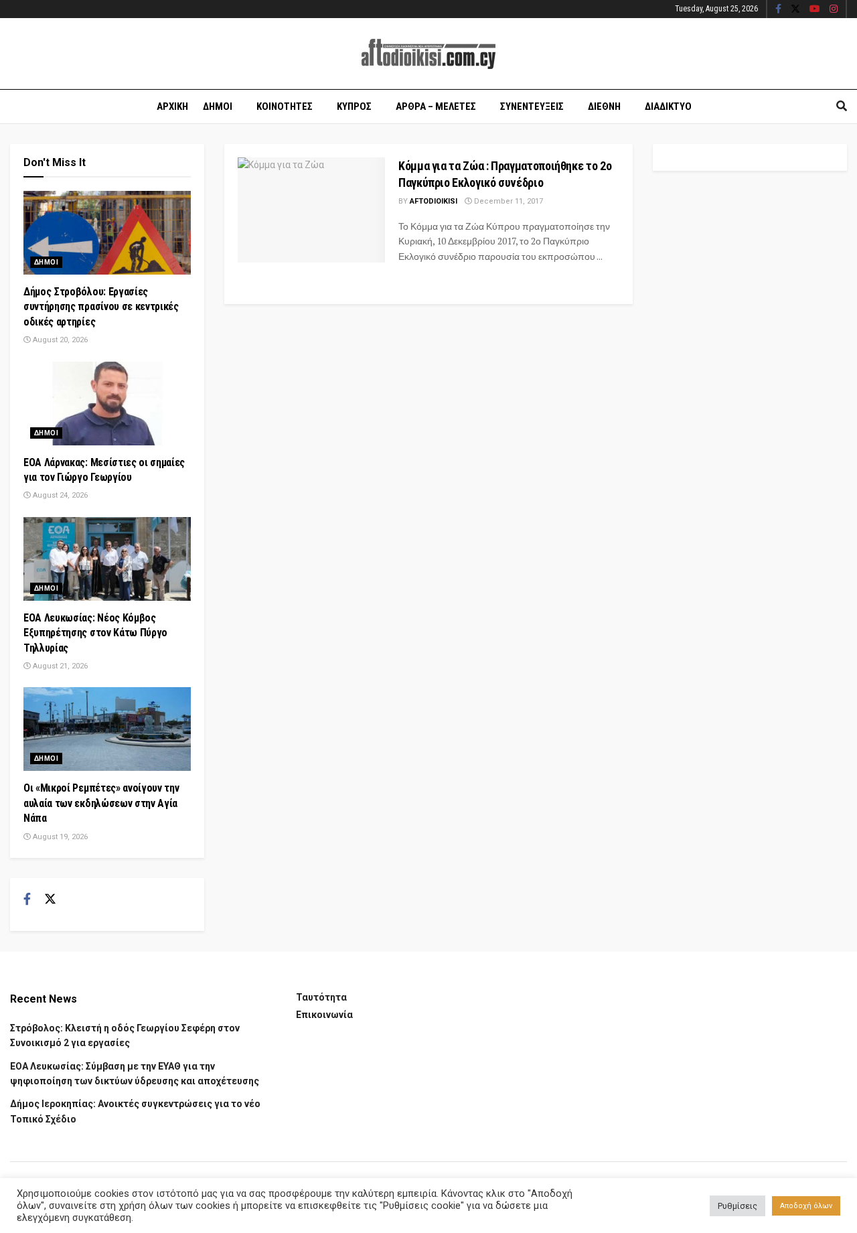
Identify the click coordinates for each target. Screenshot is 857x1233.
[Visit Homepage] (428, 54)
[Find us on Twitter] (795, 9)
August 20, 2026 (59, 340)
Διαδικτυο (668, 106)
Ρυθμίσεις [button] (737, 1206)
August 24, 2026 (59, 495)
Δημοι (217, 106)
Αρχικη (172, 106)
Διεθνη (604, 106)
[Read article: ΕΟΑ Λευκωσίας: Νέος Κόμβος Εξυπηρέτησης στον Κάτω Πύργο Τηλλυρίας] (107, 559)
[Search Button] (841, 106)
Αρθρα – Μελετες (436, 106)
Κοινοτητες (284, 106)
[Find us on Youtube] (814, 9)
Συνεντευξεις (532, 106)
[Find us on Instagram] (834, 9)
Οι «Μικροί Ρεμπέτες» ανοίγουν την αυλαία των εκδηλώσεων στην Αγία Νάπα (101, 803)
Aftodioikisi (433, 201)
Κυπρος (354, 106)
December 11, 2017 (507, 201)
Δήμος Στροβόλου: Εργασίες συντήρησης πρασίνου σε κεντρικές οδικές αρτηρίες (101, 306)
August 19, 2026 (59, 836)
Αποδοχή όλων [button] (806, 1206)
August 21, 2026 (59, 666)
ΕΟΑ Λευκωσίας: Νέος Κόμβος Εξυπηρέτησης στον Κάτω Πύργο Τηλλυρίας (95, 632)
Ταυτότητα (321, 997)
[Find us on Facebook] (778, 9)
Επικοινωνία (324, 1014)
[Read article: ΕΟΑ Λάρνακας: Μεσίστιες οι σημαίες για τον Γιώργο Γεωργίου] (107, 403)
